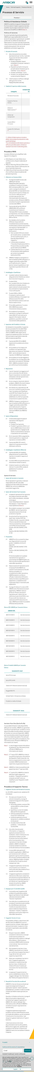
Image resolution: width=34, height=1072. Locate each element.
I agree (15, 1069)
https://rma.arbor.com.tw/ (16, 82)
